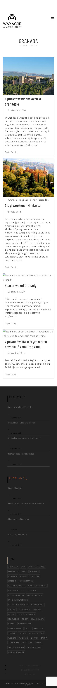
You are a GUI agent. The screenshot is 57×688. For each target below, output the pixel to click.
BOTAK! (28, 685)
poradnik (37, 609)
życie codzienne (34, 647)
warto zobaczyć (36, 633)
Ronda (25, 619)
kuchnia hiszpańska (37, 586)
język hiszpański (26, 581)
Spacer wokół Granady (20, 286)
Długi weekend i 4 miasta (23, 206)
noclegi (12, 609)
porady (11, 614)
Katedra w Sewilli (16, 586)
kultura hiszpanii (16, 590)
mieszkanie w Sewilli (18, 600)
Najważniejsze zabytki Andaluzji (21, 454)
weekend (12, 638)
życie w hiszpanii (16, 652)
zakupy (44, 638)
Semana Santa (37, 619)
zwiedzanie (27, 642)
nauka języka (37, 605)
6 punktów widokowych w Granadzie (23, 102)
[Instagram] (50, 9)
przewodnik (13, 619)
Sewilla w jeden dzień (17, 534)
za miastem (13, 642)
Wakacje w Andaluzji (30, 683)
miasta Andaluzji (16, 595)
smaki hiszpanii (15, 628)
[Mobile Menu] (52, 19)
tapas (27, 628)
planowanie (24, 609)
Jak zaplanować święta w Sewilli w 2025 (25, 438)
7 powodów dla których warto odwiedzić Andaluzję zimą (26, 344)
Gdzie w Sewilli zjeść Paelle (20, 407)
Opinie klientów (15, 488)
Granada (32, 45)
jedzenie (12, 581)
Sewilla (12, 624)
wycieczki (23, 638)
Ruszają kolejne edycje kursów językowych (26, 503)
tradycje (12, 633)
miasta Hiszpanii (34, 595)
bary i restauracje (36, 567)
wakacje (22, 633)
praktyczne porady (26, 614)
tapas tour (38, 628)
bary (23, 567)
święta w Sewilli (16, 647)
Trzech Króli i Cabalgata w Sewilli (22, 423)
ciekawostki (13, 571)
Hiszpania (12, 576)
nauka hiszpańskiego (18, 605)
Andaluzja (13, 567)
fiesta (25, 571)
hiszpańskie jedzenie (29, 576)
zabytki (34, 638)
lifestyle (32, 590)
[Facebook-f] (45, 9)
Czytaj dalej (11, 152)
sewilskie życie (25, 624)
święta (38, 642)
